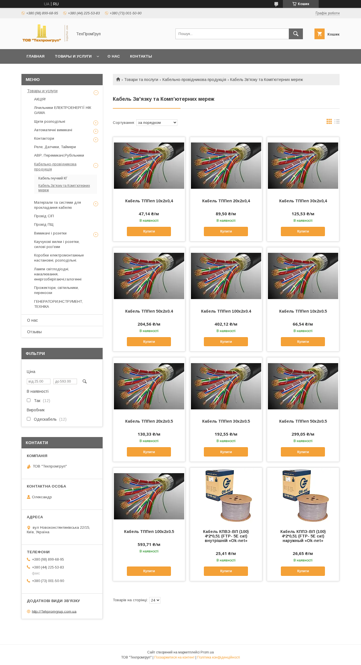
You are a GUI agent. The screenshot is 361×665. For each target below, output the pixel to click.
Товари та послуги (141, 79)
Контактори (44, 138)
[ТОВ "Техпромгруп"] (45, 41)
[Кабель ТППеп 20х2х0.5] (149, 385)
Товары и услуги (73, 56)
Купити (149, 231)
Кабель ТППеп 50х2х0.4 (149, 311)
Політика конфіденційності (218, 657)
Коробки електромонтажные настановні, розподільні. (59, 257)
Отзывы (34, 332)
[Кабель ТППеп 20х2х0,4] (226, 165)
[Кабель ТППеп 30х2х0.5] (226, 385)
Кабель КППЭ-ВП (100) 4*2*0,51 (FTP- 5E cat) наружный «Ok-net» (303, 536)
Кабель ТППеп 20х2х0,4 (226, 201)
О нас (113, 56)
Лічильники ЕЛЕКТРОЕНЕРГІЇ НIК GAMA (62, 110)
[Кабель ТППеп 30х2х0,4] (303, 165)
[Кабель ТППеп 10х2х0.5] (303, 275)
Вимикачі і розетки (50, 233)
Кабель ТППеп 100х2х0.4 (226, 311)
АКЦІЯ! (40, 99)
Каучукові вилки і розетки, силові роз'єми (57, 244)
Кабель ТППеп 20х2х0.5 (149, 421)
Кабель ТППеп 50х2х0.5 (303, 421)
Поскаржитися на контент (174, 657)
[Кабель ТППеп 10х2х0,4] (149, 165)
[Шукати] (296, 33)
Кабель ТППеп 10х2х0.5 (303, 311)
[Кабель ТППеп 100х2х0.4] (226, 275)
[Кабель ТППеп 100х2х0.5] (149, 496)
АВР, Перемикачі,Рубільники (59, 155)
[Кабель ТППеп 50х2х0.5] (303, 385)
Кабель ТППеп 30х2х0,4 (303, 201)
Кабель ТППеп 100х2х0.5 (149, 531)
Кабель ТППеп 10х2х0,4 (149, 201)
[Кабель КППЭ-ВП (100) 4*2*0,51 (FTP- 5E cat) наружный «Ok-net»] (303, 496)
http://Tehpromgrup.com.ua (54, 611)
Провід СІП (44, 216)
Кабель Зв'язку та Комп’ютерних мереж (64, 188)
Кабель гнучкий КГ (52, 178)
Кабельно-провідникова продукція (194, 79)
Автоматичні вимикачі (53, 130)
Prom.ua (207, 652)
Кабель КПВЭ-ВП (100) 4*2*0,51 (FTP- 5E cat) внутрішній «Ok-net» (226, 536)
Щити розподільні (49, 121)
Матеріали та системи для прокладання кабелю (57, 205)
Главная (36, 56)
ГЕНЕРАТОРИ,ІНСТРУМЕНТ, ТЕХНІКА (58, 304)
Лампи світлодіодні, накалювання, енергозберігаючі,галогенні (58, 274)
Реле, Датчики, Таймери (55, 147)
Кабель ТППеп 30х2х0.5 (226, 421)
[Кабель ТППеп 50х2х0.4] (149, 275)
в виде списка (337, 123)
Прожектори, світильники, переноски (56, 290)
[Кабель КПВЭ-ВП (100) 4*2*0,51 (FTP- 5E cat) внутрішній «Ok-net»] (226, 496)
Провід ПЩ (44, 224)
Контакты (141, 56)
